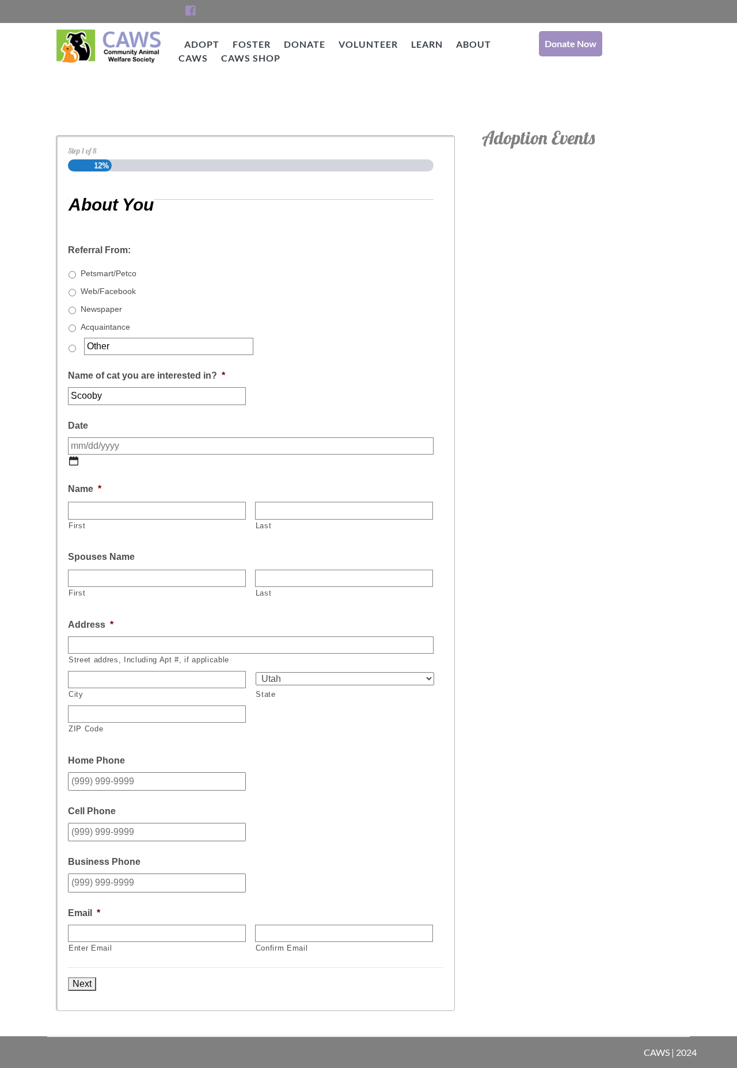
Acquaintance (105, 326)
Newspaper (101, 309)
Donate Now (571, 43)
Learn (427, 44)
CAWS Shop (250, 57)
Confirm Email (282, 948)
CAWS (109, 74)
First (77, 525)
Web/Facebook (108, 291)
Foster (252, 44)
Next (82, 984)
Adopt (201, 44)
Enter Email (90, 948)
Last (264, 525)
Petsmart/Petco (108, 273)
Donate (304, 44)
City (76, 694)
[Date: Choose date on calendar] (73, 461)
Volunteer (368, 44)
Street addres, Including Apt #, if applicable (149, 659)
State (265, 694)
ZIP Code (86, 728)
